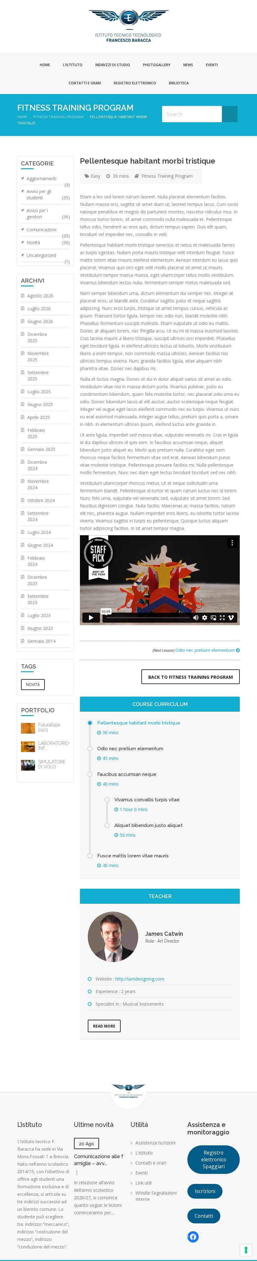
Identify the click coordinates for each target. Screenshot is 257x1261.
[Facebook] (193, 1237)
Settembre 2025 (38, 375)
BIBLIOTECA (179, 83)
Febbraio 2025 (36, 433)
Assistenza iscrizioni (155, 1143)
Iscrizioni (205, 1191)
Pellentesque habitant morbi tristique (138, 723)
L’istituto (72, 64)
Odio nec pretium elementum (194, 650)
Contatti (204, 1215)
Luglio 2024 (39, 532)
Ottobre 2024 (41, 500)
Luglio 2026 (39, 308)
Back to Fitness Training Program (190, 677)
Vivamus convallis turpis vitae (147, 800)
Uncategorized (48, 257)
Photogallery (156, 64)
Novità (48, 242)
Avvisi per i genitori (48, 213)
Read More (104, 1026)
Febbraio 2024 (36, 561)
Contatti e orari (85, 83)
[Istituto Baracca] (128, 25)
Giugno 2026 (40, 321)
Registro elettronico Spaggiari (213, 1159)
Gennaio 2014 (41, 641)
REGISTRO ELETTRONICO (135, 83)
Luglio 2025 (39, 392)
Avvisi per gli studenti (48, 194)
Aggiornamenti (48, 180)
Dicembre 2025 (37, 337)
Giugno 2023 (40, 628)
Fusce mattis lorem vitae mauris (133, 856)
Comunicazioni (48, 231)
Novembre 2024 (38, 484)
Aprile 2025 (38, 417)
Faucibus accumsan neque (126, 774)
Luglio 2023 (39, 615)
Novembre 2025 (38, 356)
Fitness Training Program (58, 117)
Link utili (143, 1183)
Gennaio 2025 (41, 449)
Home (45, 64)
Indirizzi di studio (112, 64)
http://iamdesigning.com (139, 979)
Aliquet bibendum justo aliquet (148, 825)
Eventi (212, 64)
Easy (95, 176)
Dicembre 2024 (37, 465)
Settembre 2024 (38, 516)
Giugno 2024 (40, 545)
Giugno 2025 (40, 404)
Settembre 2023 (38, 599)
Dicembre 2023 (37, 580)
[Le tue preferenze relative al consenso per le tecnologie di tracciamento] (246, 1250)
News (188, 64)
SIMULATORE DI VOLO (52, 764)
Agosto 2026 (40, 296)
